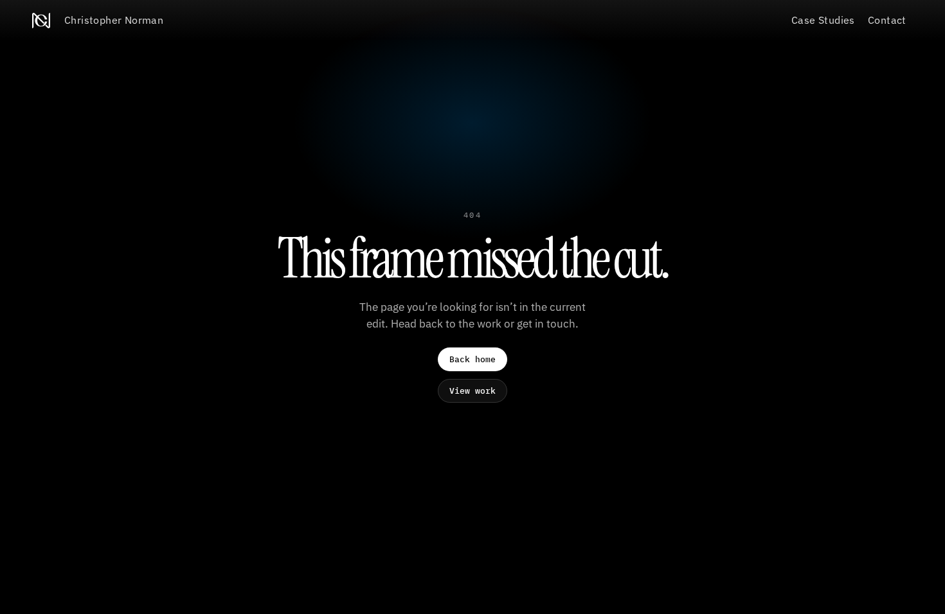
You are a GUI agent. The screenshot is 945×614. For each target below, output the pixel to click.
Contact (887, 19)
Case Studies (823, 19)
